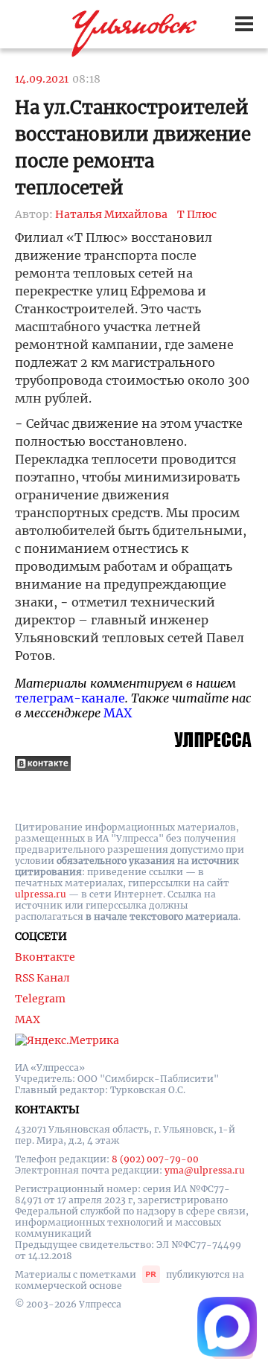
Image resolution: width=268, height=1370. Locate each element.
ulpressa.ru (40, 894)
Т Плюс (197, 214)
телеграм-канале (70, 698)
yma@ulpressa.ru (205, 1170)
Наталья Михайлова (111, 214)
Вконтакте (45, 957)
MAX (117, 712)
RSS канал (42, 978)
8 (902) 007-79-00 (155, 1159)
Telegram (40, 998)
